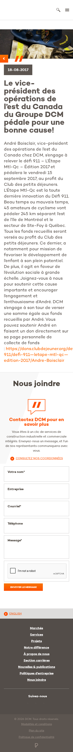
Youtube (24, 702)
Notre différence (36, 647)
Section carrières (37, 660)
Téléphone (15, 523)
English (15, 613)
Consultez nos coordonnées (39, 458)
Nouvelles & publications (36, 667)
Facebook (41, 703)
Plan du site (36, 730)
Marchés (36, 628)
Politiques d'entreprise (37, 673)
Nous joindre (36, 680)
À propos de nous (36, 654)
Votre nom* (16, 472)
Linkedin (33, 703)
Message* (15, 540)
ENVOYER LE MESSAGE (23, 587)
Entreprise (16, 489)
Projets (36, 641)
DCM (18, 10)
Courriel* (14, 506)
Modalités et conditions (36, 724)
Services (36, 634)
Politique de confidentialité (36, 737)
